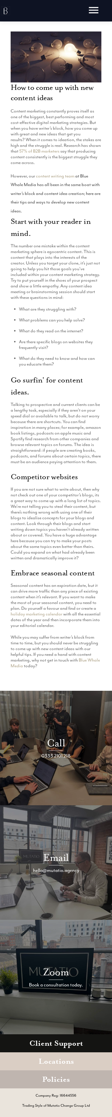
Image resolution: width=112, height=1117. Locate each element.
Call (56, 743)
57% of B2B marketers (39, 151)
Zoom (56, 972)
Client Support (56, 1043)
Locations (56, 1061)
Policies (56, 1079)
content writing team (55, 176)
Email (56, 857)
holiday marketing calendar (36, 614)
